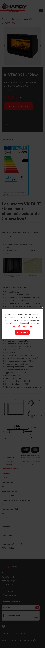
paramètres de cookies (22, 326)
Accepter (22, 332)
